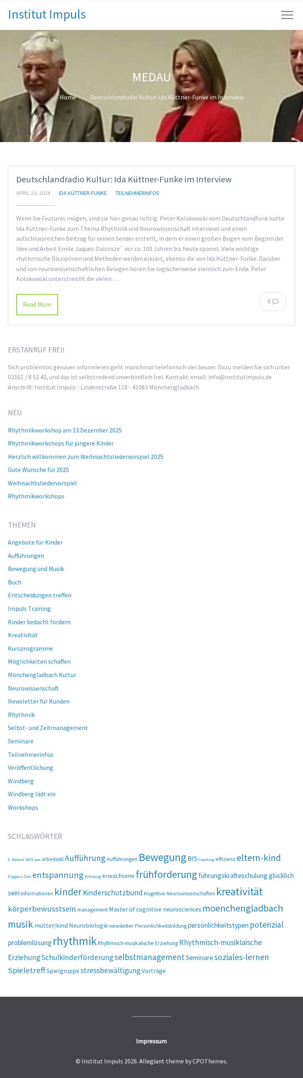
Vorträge (154, 971)
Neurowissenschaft (33, 688)
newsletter (121, 925)
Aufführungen (26, 556)
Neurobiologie (88, 925)
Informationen (37, 893)
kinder (68, 891)
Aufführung (85, 858)
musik (20, 924)
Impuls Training (29, 608)
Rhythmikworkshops (36, 496)
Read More (37, 304)
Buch (14, 582)
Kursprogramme (30, 648)
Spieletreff (26, 970)
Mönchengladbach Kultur (42, 675)
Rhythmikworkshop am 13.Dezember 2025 (65, 430)
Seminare (21, 741)
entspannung (58, 874)
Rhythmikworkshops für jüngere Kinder (61, 443)
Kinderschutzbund (113, 892)
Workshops (23, 807)
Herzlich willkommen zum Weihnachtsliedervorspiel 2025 (85, 456)
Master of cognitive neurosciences (155, 909)
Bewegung (162, 857)
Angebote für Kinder (35, 542)
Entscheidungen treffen (39, 595)
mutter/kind (51, 925)
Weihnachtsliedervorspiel (42, 483)
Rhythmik (21, 715)
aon (37, 859)
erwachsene (118, 876)
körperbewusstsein (42, 909)
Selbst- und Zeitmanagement (48, 728)
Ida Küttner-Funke (83, 193)
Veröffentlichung (30, 767)
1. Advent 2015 (20, 859)
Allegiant (152, 1061)
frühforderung (166, 874)
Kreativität (23, 635)
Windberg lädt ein (32, 794)
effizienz (225, 859)
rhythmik (75, 941)
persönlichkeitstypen (218, 925)
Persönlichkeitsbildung (161, 925)
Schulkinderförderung (77, 957)
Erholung (93, 876)
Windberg (21, 781)
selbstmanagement (149, 957)
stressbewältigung (110, 970)
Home (68, 97)
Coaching (206, 859)
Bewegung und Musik (36, 569)
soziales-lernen (241, 957)
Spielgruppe (63, 971)
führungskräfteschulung (232, 875)
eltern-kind (259, 858)
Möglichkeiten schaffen (39, 661)
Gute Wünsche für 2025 (38, 469)
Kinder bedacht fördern (39, 622)
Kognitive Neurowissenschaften (179, 893)
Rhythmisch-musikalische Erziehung (138, 943)
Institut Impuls (47, 14)
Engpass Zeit (19, 876)
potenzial (267, 924)
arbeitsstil (53, 859)
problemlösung (30, 942)
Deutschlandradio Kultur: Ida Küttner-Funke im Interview (124, 179)
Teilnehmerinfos (137, 193)
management (92, 909)
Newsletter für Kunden (38, 701)
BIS (192, 858)
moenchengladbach (242, 908)
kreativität (239, 891)
